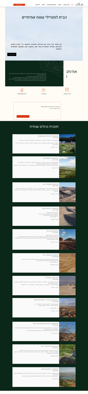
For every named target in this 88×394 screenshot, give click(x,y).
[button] (59, 5)
